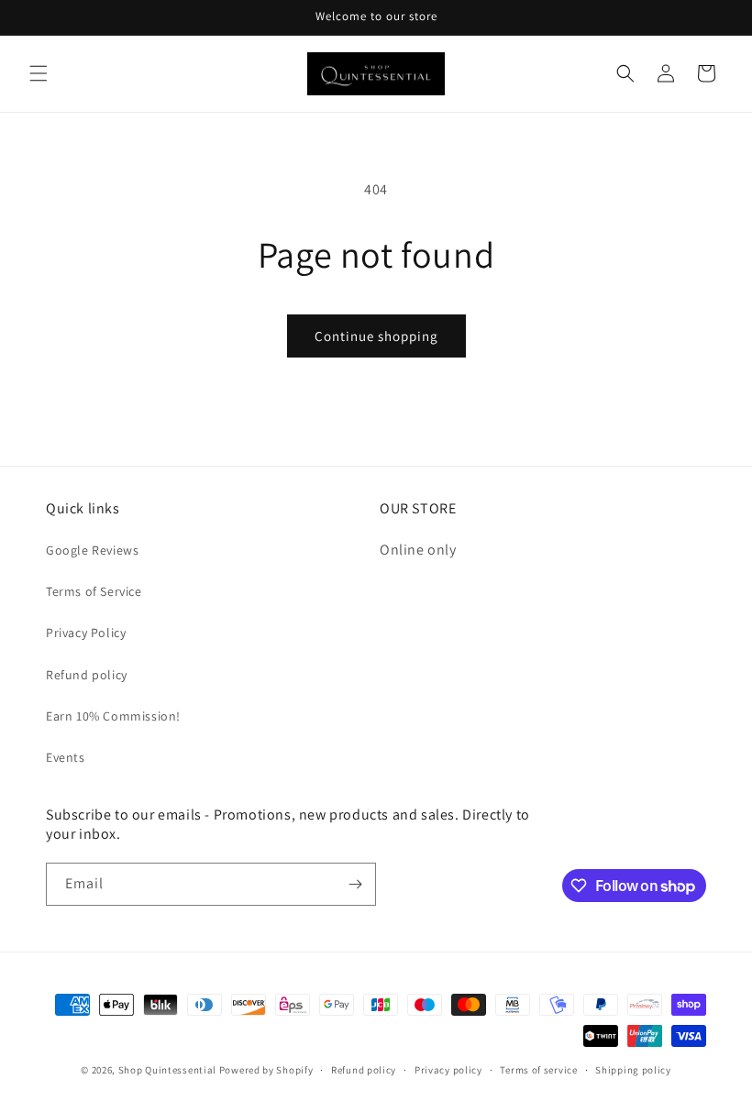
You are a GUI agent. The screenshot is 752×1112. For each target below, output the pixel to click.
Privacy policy (448, 1069)
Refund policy (86, 674)
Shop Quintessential (167, 1069)
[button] (38, 73)
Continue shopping (376, 336)
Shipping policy (633, 1069)
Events (65, 757)
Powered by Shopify (266, 1069)
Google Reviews (92, 550)
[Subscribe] (355, 884)
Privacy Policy (86, 632)
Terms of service (538, 1069)
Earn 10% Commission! (113, 716)
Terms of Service (94, 591)
